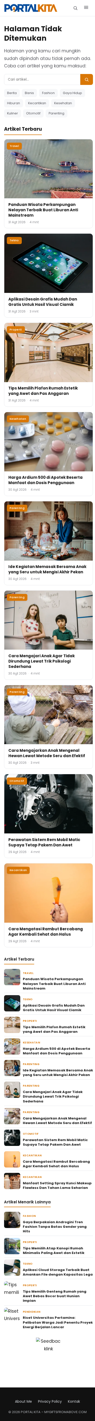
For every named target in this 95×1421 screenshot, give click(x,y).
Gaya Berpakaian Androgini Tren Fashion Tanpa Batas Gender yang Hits (55, 1227)
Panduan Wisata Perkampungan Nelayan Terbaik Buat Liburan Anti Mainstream (43, 210)
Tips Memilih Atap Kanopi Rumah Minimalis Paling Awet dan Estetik (53, 1250)
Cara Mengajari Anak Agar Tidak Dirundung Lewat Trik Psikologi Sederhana (41, 661)
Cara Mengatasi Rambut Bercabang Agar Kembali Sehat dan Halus (45, 931)
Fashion (48, 93)
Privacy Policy (50, 1401)
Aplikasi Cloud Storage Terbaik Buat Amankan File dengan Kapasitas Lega (58, 1272)
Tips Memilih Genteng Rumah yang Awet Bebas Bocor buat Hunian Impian (54, 1296)
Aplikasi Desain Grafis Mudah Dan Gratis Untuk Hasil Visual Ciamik (42, 301)
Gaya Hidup (72, 93)
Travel (14, 146)
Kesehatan (63, 103)
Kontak (74, 1401)
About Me (23, 1401)
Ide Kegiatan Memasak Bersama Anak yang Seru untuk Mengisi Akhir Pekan (47, 569)
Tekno (14, 240)
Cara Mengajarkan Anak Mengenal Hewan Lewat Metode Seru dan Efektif (46, 753)
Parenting (56, 113)
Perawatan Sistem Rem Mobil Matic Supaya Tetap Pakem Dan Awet (44, 842)
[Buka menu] (86, 8)
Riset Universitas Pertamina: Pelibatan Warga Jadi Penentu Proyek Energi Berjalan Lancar (58, 1322)
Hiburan (13, 103)
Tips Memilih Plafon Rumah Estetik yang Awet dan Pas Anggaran (43, 390)
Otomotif (33, 113)
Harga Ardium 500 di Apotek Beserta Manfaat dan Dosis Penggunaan (45, 480)
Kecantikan (37, 103)
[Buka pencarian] (75, 8)
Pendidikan (31, 1312)
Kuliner (12, 113)
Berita (12, 93)
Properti (16, 329)
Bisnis (29, 93)
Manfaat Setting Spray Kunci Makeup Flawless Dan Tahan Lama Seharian (57, 1185)
